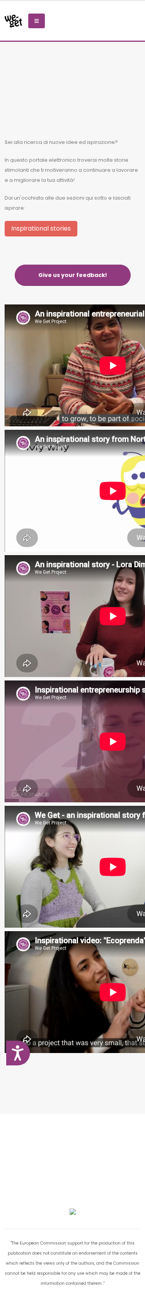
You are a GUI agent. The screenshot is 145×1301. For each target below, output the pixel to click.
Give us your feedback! (72, 275)
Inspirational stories (41, 228)
